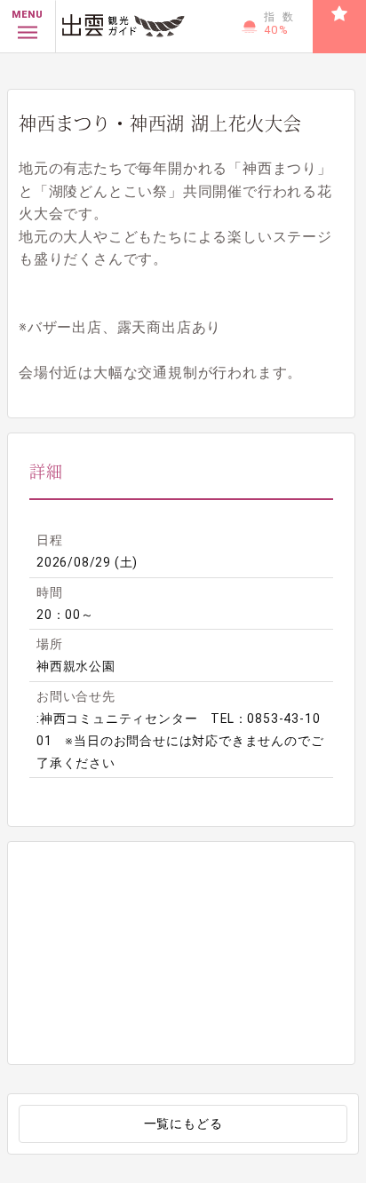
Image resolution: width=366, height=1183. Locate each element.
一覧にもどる (183, 1123)
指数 (282, 23)
